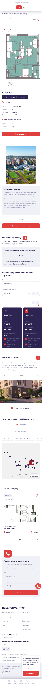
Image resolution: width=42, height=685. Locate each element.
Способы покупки (7, 617)
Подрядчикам (26, 629)
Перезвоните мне (7, 637)
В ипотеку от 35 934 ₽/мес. (15, 97)
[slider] (38, 305)
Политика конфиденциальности (10, 657)
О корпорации (26, 621)
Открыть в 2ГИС (34, 476)
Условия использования (8, 660)
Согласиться (31, 673)
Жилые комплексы (8, 612)
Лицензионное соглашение (22, 475)
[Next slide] (37, 219)
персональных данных (26, 564)
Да (19, 7)
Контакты (25, 612)
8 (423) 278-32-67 (10, 634)
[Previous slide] (4, 219)
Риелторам (25, 625)
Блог (3, 625)
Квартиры (5, 621)
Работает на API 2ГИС (23, 474)
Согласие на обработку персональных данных (14, 654)
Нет (24, 7)
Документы (25, 617)
